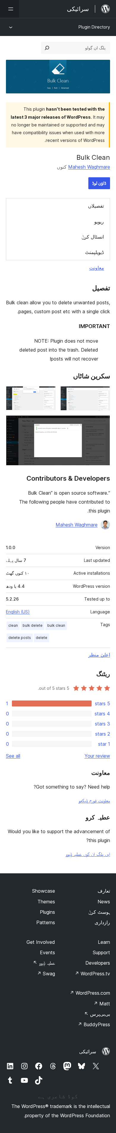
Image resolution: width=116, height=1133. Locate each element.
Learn (104, 942)
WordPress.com (90, 993)
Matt (101, 1004)
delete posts (19, 637)
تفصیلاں (96, 206)
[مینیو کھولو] (9, 9)
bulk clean (56, 625)
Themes (46, 902)
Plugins (47, 912)
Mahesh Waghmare (89, 167)
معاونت (96, 268)
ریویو (99, 222)
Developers (97, 963)
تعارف (104, 891)
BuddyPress (94, 1024)
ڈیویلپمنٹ (94, 252)
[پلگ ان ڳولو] (47, 48)
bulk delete (33, 625)
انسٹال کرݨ (92, 237)
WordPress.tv (92, 974)
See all (13, 756)
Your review (97, 756)
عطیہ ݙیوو (44, 963)
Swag (46, 974)
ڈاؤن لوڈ (99, 183)
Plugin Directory (94, 26)
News (104, 902)
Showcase (43, 891)
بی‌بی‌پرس (97, 1014)
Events (47, 952)
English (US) (18, 611)
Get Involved (40, 942)
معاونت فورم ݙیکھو (94, 800)
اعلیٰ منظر (99, 655)
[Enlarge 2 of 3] (48, 394)
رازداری (102, 922)
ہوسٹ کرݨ (99, 912)
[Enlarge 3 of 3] (102, 423)
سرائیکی (87, 1051)
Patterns (45, 922)
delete (41, 637)
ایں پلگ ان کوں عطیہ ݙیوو (88, 854)
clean (13, 625)
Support (101, 952)
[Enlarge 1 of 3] (102, 394)
